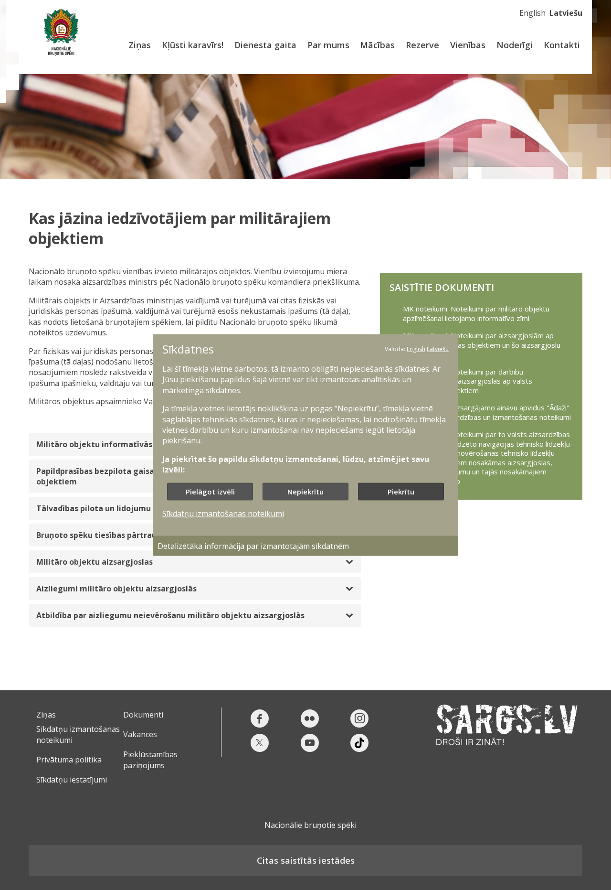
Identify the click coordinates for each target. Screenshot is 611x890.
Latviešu (565, 13)
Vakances (140, 734)
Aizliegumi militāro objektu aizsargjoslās (116, 588)
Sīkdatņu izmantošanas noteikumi (223, 513)
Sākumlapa (61, 32)
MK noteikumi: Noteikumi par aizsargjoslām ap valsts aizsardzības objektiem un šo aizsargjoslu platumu (481, 345)
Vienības (467, 45)
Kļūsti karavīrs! (192, 45)
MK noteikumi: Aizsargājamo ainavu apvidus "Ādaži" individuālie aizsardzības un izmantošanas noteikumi (487, 412)
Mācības (377, 45)
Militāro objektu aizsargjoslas (94, 562)
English (532, 13)
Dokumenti (143, 714)
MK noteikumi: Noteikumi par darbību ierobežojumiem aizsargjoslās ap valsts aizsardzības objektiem (467, 381)
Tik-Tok (359, 743)
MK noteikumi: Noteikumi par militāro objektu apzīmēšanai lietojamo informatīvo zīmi (476, 313)
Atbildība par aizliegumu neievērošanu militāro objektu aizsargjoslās (170, 615)
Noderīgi (514, 45)
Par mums (328, 45)
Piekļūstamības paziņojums (150, 759)
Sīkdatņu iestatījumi (71, 779)
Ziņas (139, 45)
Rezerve (422, 45)
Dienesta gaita (265, 45)
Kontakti (562, 45)
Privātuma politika (69, 759)
